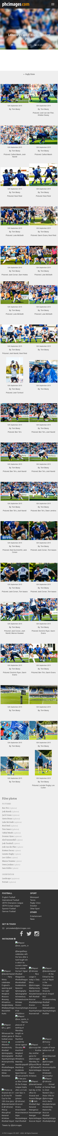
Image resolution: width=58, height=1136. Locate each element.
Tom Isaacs (10, 829)
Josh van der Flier (12, 847)
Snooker (33, 905)
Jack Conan (10, 815)
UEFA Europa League (11, 905)
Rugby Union (35, 902)
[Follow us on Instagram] (36, 935)
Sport (33, 893)
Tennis (32, 900)
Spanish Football (9, 908)
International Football (10, 900)
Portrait (9, 882)
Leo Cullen (10, 857)
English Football (8, 897)
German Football (9, 911)
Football (7, 893)
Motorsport (34, 897)
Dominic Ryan (12, 836)
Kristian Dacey (11, 850)
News (32, 919)
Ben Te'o (9, 808)
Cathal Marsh (11, 833)
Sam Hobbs (10, 868)
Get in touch (9, 924)
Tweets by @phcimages (12, 1125)
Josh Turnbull (11, 843)
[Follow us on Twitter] (29, 935)
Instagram (8, 939)
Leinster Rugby (11, 854)
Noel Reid (10, 825)
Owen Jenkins (11, 864)
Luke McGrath (12, 822)
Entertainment (36, 916)
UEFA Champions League (12, 902)
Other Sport (35, 908)
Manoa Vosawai (12, 861)
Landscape (10, 878)
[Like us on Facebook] (21, 935)
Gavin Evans (11, 818)
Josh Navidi (10, 811)
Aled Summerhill (12, 840)
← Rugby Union (29, 74)
